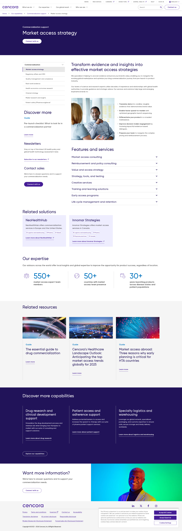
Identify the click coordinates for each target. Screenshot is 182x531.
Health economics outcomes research (39, 88)
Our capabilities (17, 13)
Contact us (66, 512)
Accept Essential (165, 518)
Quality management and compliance (39, 79)
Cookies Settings (165, 523)
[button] (174, 2)
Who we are (80, 7)
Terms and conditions (38, 512)
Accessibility (77, 512)
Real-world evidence (33, 83)
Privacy (25, 512)
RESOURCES (97, 2)
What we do (27, 7)
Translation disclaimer (30, 516)
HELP (152, 2)
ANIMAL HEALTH (138, 2)
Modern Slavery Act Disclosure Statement (37, 521)
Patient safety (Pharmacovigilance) (38, 102)
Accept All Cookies (165, 512)
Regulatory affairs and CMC (35, 74)
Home (5, 13)
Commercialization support (37, 13)
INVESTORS (123, 2)
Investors (53, 512)
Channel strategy (32, 93)
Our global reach (62, 7)
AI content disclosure (48, 516)
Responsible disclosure (68, 516)
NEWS (86, 2)
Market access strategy (35, 69)
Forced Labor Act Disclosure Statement (69, 521)
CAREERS (109, 2)
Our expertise (44, 7)
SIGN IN (161, 2)
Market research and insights (36, 98)
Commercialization (32, 65)
